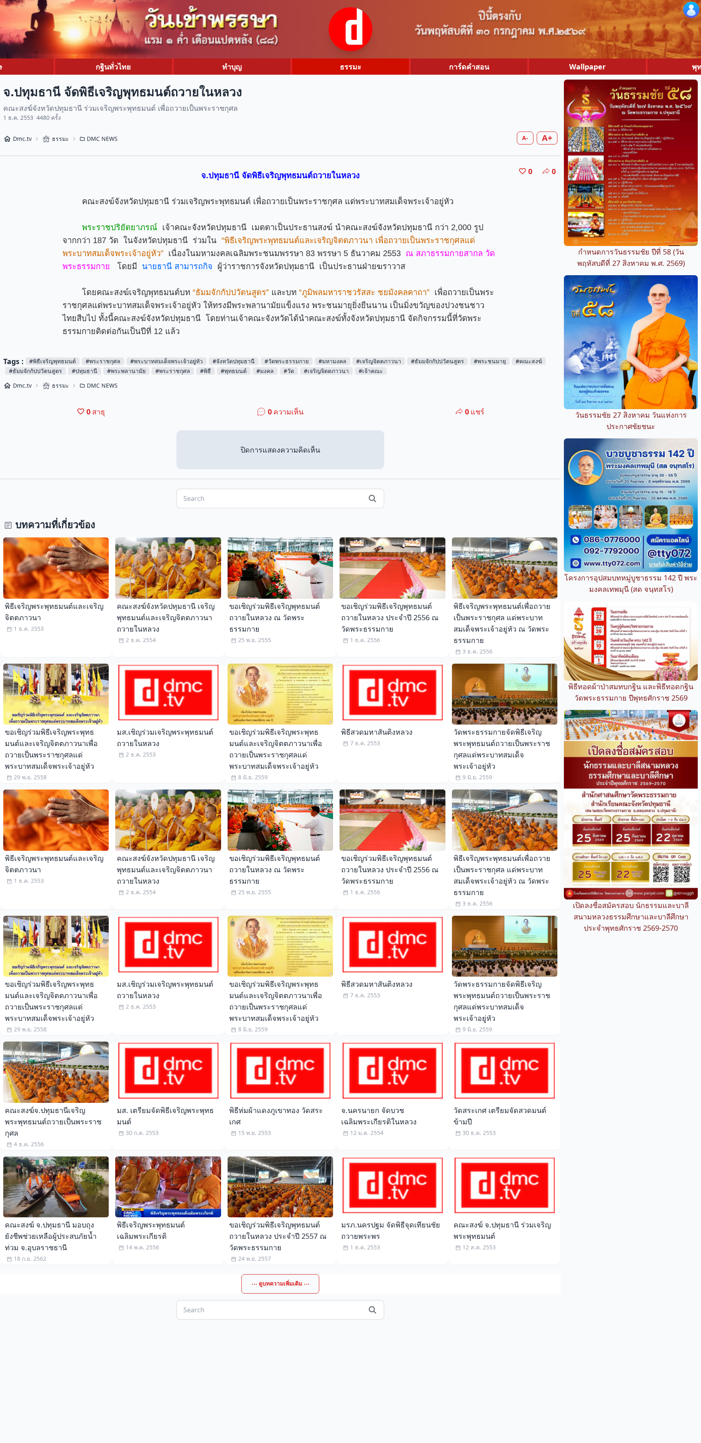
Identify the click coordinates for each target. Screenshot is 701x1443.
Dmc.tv (22, 138)
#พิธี (205, 371)
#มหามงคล (332, 361)
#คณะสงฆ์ (529, 361)
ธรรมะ (350, 66)
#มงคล (265, 371)
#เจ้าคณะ (371, 371)
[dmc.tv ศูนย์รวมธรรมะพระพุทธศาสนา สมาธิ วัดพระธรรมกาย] (350, 29)
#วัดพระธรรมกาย (286, 361)
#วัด (289, 371)
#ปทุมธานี (84, 371)
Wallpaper (587, 66)
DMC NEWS (102, 138)
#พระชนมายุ (490, 361)
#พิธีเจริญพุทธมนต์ (52, 361)
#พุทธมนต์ (234, 371)
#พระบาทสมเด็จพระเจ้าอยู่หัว (166, 361)
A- (525, 138)
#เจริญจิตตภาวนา (378, 361)
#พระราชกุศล (103, 361)
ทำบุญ (232, 66)
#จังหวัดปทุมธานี (234, 361)
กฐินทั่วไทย (113, 66)
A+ (547, 137)
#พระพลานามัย (126, 371)
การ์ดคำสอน (469, 66)
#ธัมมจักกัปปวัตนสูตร (437, 361)
